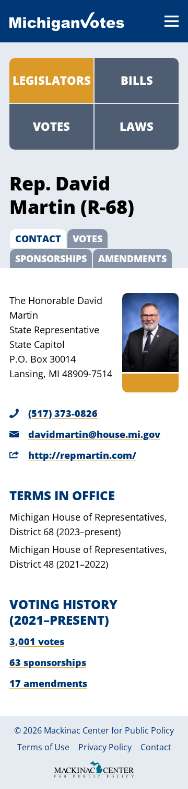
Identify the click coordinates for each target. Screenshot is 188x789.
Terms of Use (43, 747)
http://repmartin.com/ (82, 455)
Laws (137, 126)
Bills (137, 80)
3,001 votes (36, 641)
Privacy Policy (105, 747)
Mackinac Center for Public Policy (109, 730)
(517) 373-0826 (63, 413)
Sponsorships (51, 258)
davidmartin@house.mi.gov (94, 434)
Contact (155, 747)
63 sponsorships (47, 662)
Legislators (52, 80)
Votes (51, 126)
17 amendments (48, 683)
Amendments (132, 258)
